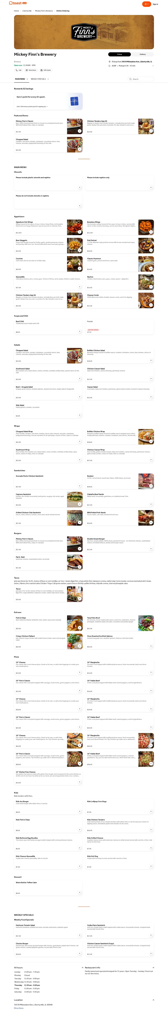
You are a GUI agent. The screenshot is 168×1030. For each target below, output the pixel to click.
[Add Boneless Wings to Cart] (151, 232)
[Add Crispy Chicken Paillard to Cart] (79, 646)
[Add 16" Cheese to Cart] (79, 745)
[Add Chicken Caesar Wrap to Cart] (151, 459)
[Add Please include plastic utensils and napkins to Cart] (79, 187)
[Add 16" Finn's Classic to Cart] (79, 763)
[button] (22, 79)
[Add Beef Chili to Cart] (79, 331)
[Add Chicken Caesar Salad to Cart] (151, 378)
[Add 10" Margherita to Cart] (151, 672)
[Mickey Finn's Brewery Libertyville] (18, 3)
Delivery (143, 54)
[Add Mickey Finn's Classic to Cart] (79, 131)
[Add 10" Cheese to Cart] (79, 672)
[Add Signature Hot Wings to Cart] (79, 232)
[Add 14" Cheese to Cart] (79, 709)
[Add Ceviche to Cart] (79, 268)
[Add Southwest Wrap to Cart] (79, 459)
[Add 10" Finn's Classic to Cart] (79, 690)
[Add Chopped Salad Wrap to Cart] (79, 441)
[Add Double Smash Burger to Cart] (151, 549)
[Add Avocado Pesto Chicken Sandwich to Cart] (79, 486)
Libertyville (27, 11)
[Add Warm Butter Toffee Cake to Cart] (79, 892)
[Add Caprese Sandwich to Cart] (79, 504)
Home (16, 11)
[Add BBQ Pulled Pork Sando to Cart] (151, 522)
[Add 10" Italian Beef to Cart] (151, 690)
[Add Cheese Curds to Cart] (151, 305)
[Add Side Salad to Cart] (79, 415)
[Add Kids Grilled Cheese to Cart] (151, 848)
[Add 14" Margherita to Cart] (151, 709)
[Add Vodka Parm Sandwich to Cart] (151, 935)
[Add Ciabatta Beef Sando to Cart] (151, 504)
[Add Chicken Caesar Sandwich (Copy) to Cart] (151, 953)
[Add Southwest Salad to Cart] (79, 378)
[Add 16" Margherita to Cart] (151, 745)
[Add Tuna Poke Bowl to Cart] (151, 628)
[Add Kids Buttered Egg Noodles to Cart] (79, 848)
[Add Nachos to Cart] (151, 287)
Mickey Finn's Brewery (44, 11)
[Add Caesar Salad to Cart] (151, 397)
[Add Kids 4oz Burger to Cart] (79, 811)
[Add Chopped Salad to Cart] (79, 149)
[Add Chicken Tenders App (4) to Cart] (151, 131)
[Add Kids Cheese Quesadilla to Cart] (79, 866)
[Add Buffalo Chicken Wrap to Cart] (151, 441)
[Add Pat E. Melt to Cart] (79, 567)
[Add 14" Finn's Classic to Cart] (79, 727)
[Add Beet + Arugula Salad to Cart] (79, 397)
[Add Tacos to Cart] (79, 599)
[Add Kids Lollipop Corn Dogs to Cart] (151, 811)
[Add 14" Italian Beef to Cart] (151, 727)
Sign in (155, 4)
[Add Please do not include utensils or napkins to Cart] (79, 205)
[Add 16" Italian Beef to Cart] (151, 763)
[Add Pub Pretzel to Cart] (151, 250)
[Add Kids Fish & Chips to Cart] (79, 829)
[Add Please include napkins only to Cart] (151, 187)
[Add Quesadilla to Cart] (79, 287)
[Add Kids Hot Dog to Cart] (151, 866)
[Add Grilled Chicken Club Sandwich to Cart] (79, 522)
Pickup (119, 54)
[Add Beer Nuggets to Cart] (79, 250)
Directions (19, 1008)
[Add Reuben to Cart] (151, 486)
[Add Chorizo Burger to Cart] (79, 953)
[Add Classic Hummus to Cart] (151, 268)
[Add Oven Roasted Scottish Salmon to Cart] (151, 646)
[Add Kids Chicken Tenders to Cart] (151, 829)
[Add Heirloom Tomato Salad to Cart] (79, 935)
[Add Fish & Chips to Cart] (79, 628)
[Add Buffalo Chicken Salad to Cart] (151, 360)
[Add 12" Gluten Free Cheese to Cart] (79, 782)
